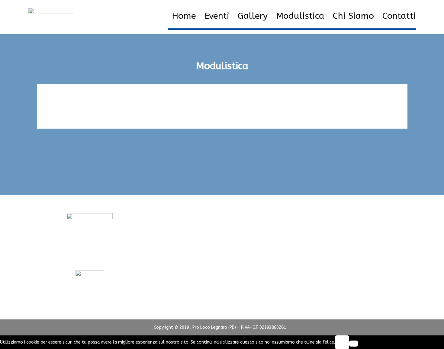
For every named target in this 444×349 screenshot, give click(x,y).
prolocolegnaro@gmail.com (90, 258)
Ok (342, 342)
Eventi (216, 16)
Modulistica (300, 16)
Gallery (253, 16)
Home (184, 16)
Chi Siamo (353, 16)
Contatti (399, 16)
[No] (353, 344)
